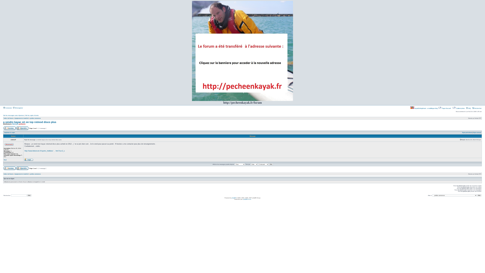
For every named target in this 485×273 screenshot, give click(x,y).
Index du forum (8, 118)
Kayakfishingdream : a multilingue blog (426, 108)
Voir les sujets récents (32, 115)
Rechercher (478, 108)
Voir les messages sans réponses (13, 115)
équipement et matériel (22, 118)
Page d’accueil (446, 108)
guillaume (22, 124)
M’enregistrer (19, 108)
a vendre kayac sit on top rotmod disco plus (29, 122)
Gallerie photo (460, 108)
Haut (5, 160)
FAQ (469, 108)
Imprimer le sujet (9, 132)
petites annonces (35, 118)
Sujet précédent (467, 132)
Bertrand (15, 124)
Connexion (8, 108)
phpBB (234, 198)
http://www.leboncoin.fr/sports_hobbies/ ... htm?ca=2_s (45, 151)
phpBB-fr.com (247, 199)
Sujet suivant (477, 132)
